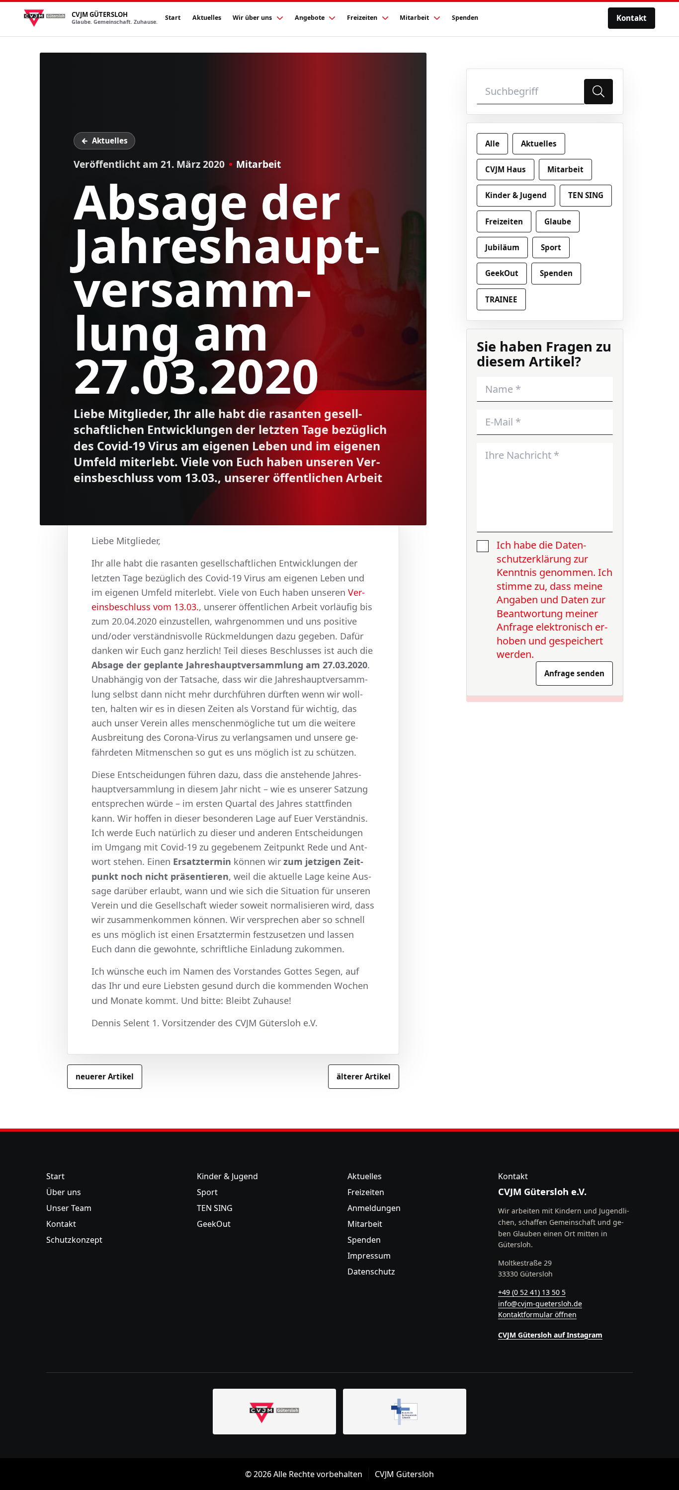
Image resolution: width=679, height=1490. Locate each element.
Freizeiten (504, 221)
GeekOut (501, 273)
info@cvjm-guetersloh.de (540, 1303)
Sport (551, 247)
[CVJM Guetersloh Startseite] (274, 1411)
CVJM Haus (505, 169)
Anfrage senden (574, 673)
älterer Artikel (364, 1076)
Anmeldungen (374, 1208)
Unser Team (68, 1208)
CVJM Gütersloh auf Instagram (550, 1335)
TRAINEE (501, 299)
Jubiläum (502, 247)
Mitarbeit (258, 164)
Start (55, 1176)
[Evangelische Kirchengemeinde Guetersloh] (404, 1411)
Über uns (63, 1192)
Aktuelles (110, 140)
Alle (492, 143)
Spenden (556, 273)
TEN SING (585, 195)
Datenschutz (371, 1271)
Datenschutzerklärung (541, 552)
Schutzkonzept (74, 1239)
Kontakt (631, 18)
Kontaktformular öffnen (537, 1314)
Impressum (369, 1255)
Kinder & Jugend (516, 195)
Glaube (557, 221)
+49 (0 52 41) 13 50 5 (532, 1292)
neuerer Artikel (105, 1076)
